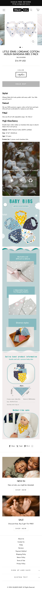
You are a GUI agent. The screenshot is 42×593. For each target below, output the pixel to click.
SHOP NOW (21, 490)
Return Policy (21, 557)
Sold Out (21, 84)
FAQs (21, 545)
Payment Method (21, 551)
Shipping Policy (21, 554)
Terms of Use (21, 561)
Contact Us (21, 542)
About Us (21, 539)
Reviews (21, 548)
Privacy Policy (21, 564)
